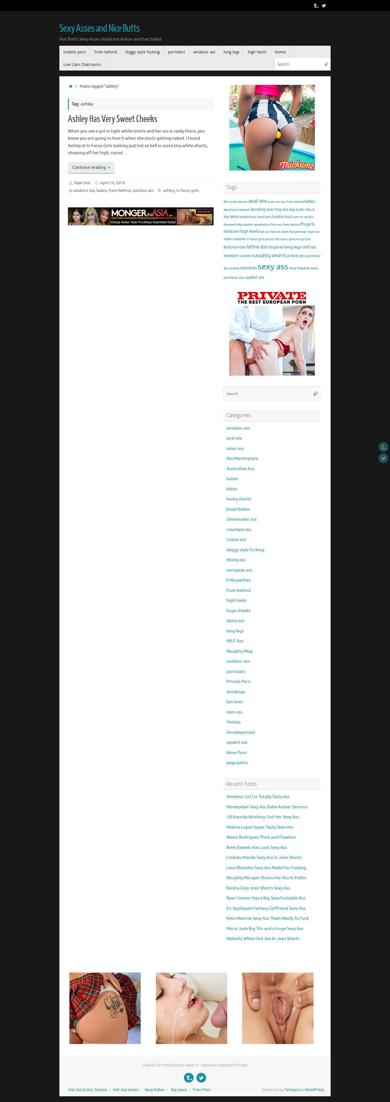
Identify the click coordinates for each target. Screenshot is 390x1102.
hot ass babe (279, 232)
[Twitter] (324, 5)
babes (102, 190)
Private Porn (238, 681)
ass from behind (292, 202)
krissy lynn (303, 239)
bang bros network (237, 210)
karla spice (287, 239)
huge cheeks (238, 611)
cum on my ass (303, 217)
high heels (249, 231)
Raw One (82, 183)
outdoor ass (142, 190)
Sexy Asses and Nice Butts (99, 28)
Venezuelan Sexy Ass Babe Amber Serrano (266, 807)
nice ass (297, 256)
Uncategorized (240, 732)
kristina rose (235, 247)
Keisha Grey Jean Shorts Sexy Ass (258, 888)
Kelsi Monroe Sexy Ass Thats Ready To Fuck (267, 918)
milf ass (309, 247)
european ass (239, 570)
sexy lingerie (299, 268)
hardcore (232, 231)
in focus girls (187, 190)
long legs (293, 247)
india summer (235, 239)
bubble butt (282, 217)
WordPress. (315, 1089)
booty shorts (238, 499)
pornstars (236, 671)
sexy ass (273, 266)
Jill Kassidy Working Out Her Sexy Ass (262, 817)
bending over (262, 209)
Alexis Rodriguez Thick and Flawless (261, 837)
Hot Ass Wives (125, 1089)
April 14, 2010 (112, 183)
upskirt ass (254, 277)
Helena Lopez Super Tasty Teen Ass (259, 827)
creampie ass (239, 529)
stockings (235, 692)
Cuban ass (236, 539)
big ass (282, 209)
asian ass (274, 202)
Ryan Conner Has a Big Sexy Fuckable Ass (265, 898)
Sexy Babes (155, 1089)
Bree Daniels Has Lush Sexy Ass (256, 847)
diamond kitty (233, 225)
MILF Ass (235, 641)
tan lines (234, 702)
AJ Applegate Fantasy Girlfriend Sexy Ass (265, 908)
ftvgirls (308, 224)
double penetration (257, 225)
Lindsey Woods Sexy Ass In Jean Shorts (264, 857)
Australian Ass (240, 469)
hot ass (265, 232)
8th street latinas (236, 202)
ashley (168, 190)
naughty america (270, 255)
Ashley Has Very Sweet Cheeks (112, 119)
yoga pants (237, 763)
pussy (234, 268)
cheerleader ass (241, 519)
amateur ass (84, 190)
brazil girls (264, 217)
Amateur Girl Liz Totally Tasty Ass (258, 797)
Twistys (233, 722)
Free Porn (202, 1089)
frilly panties (238, 580)
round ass (248, 268)
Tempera (292, 1089)
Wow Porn (236, 753)
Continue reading (89, 167)
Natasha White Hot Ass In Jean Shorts (263, 938)
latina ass (257, 247)
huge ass (313, 232)
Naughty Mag (239, 651)
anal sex (257, 201)
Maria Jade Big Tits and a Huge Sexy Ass (264, 928)
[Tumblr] (316, 5)
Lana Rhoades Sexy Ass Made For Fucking (266, 868)
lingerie (275, 247)
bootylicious (248, 217)
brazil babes (238, 509)
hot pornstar (297, 232)
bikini (234, 217)
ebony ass (236, 560)
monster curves (237, 255)
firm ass (276, 225)
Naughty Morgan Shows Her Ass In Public (266, 878)
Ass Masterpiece (242, 458)
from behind (120, 190)
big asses (179, 1089)
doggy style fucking (245, 550)
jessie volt (272, 239)
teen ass (234, 712)
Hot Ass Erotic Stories (87, 1089)
